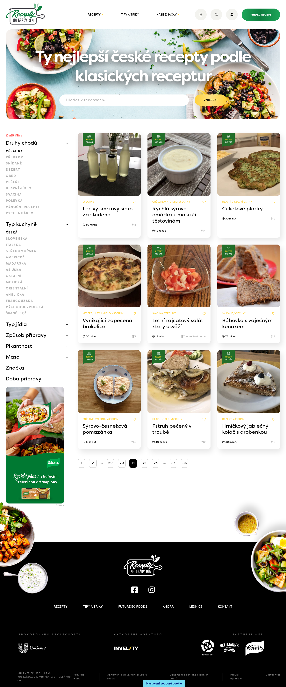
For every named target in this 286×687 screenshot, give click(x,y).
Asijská (13, 270)
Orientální (17, 288)
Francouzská (19, 301)
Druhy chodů (21, 143)
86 (184, 463)
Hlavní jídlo (18, 188)
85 (173, 463)
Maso (12, 357)
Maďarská (16, 263)
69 (110, 463)
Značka (15, 367)
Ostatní (13, 276)
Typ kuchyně (21, 224)
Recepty (94, 15)
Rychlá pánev (19, 213)
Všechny (14, 151)
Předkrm (15, 157)
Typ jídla (16, 324)
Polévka (14, 201)
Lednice (195, 607)
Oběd (11, 176)
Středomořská (21, 251)
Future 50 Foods (132, 607)
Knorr (168, 607)
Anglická (15, 295)
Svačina (14, 194)
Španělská (16, 313)
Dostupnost (273, 674)
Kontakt (225, 607)
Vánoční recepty (23, 207)
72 (144, 463)
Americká (15, 257)
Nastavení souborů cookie (164, 683)
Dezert (13, 170)
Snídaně (14, 163)
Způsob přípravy (26, 335)
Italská (13, 245)
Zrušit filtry (14, 135)
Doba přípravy (23, 378)
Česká (12, 232)
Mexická (14, 282)
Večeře (13, 182)
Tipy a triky (130, 15)
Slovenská (16, 239)
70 (122, 463)
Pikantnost (19, 346)
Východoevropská (25, 307)
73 (156, 463)
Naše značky (166, 15)
